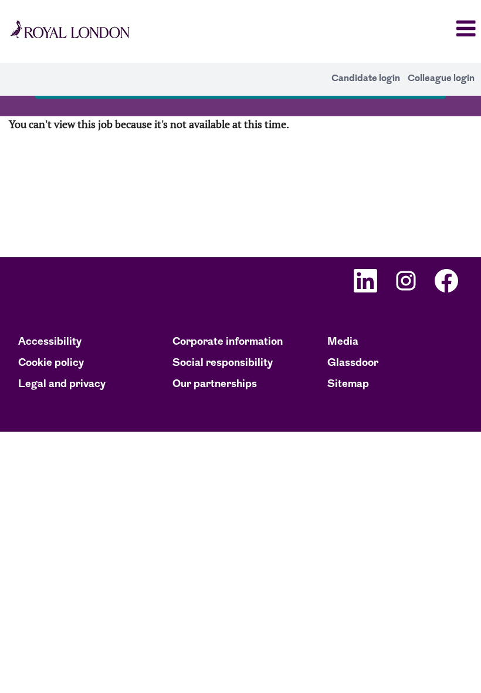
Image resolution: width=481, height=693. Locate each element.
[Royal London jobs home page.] (69, 31)
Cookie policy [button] (51, 363)
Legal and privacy (62, 384)
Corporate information (227, 342)
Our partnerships (214, 384)
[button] (401, 30)
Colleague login (441, 78)
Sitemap (348, 384)
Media (342, 342)
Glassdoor (352, 363)
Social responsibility (222, 363)
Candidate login (365, 78)
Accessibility (50, 342)
